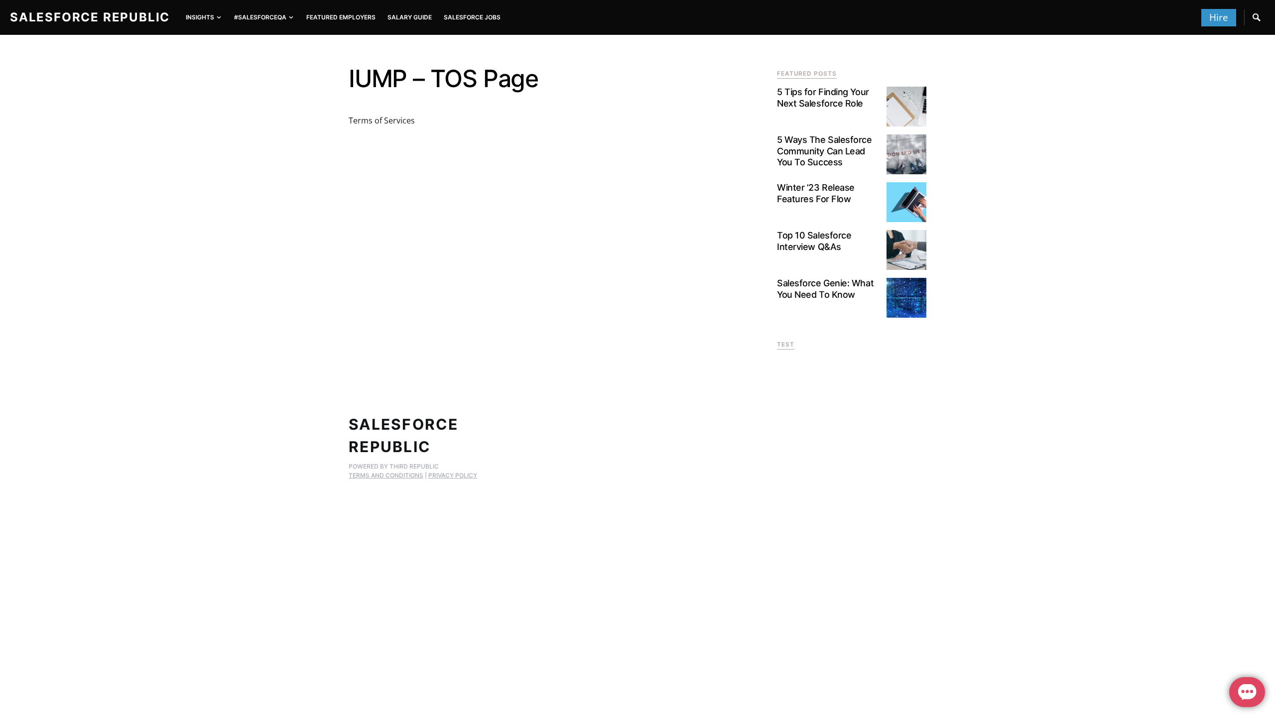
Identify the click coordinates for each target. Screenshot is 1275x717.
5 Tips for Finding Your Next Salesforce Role (823, 98)
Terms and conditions (386, 475)
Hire (1218, 17)
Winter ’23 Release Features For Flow (816, 193)
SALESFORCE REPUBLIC (90, 17)
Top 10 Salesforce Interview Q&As (814, 241)
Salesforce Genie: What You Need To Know (825, 289)
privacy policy (452, 475)
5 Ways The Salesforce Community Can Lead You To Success (824, 150)
